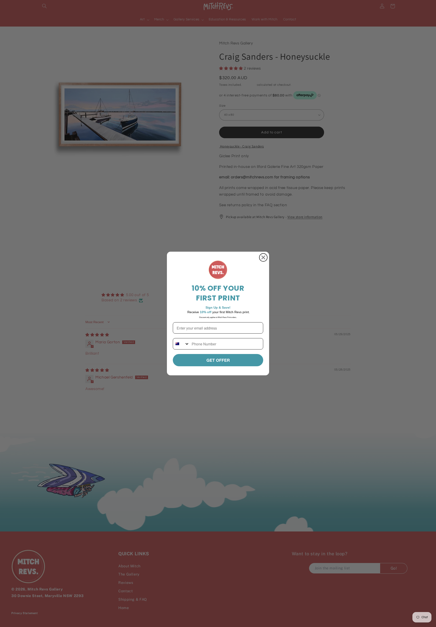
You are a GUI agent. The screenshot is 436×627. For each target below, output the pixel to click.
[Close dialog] (263, 257)
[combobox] (181, 343)
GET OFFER (218, 360)
